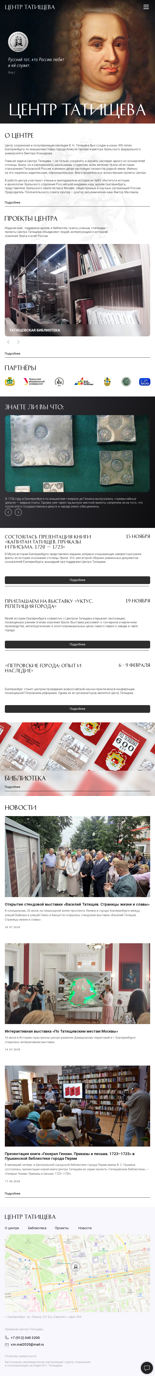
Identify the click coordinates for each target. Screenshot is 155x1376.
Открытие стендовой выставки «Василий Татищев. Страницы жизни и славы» (77, 904)
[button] (77, 290)
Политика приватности (20, 1356)
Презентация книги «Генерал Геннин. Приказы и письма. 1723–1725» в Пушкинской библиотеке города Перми (70, 1156)
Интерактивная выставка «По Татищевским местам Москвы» (61, 1031)
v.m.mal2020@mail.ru (27, 1344)
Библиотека (25, 778)
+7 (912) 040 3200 (25, 1338)
